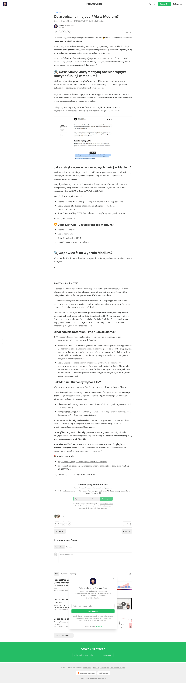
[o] (123, 604)
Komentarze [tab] (59, 547)
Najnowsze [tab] (64, 574)
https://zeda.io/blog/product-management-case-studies (82, 461)
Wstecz (61, 531)
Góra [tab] (56, 574)
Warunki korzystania (106, 616)
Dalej (125, 531)
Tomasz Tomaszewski (66, 25)
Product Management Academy (105, 58)
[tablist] (63, 547)
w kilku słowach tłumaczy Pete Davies (77, 387)
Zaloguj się (177, 4)
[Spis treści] (2, 341)
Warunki (96, 668)
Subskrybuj (164, 4)
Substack (81, 678)
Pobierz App (103, 673)
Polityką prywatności (100, 620)
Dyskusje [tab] (73, 574)
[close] (113, 579)
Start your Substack (87, 673)
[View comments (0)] (63, 32)
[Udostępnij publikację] (155, 4)
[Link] (51, 74)
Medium (57, 81)
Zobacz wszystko (62, 635)
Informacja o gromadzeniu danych (112, 668)
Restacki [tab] (69, 547)
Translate (58, 12)
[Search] (150, 4)
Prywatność (87, 668)
